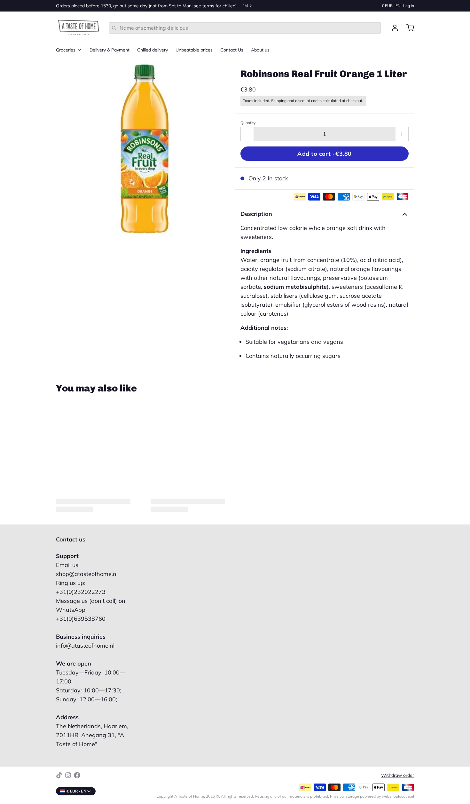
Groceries (65, 50)
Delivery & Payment (109, 50)
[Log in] (392, 28)
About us (260, 50)
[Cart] (407, 28)
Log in (408, 5)
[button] (324, 153)
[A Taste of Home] (78, 28)
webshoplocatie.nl (398, 796)
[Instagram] (68, 775)
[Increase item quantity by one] (402, 134)
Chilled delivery (152, 50)
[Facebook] (77, 775)
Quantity (247, 122)
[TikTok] (59, 775)
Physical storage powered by (372, 796)
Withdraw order (397, 775)
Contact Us (231, 50)
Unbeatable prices (194, 50)
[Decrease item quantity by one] (247, 134)
